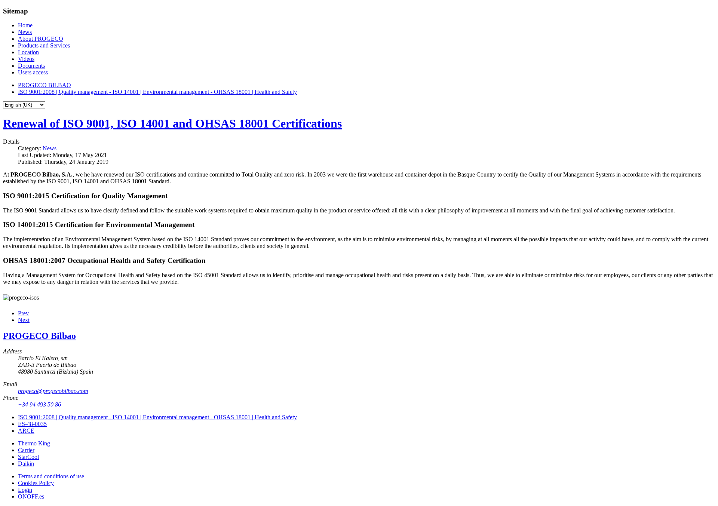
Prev (23, 313)
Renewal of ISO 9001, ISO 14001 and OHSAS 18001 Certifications (172, 123)
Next (24, 320)
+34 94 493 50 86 (39, 404)
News (49, 148)
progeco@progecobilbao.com (53, 391)
